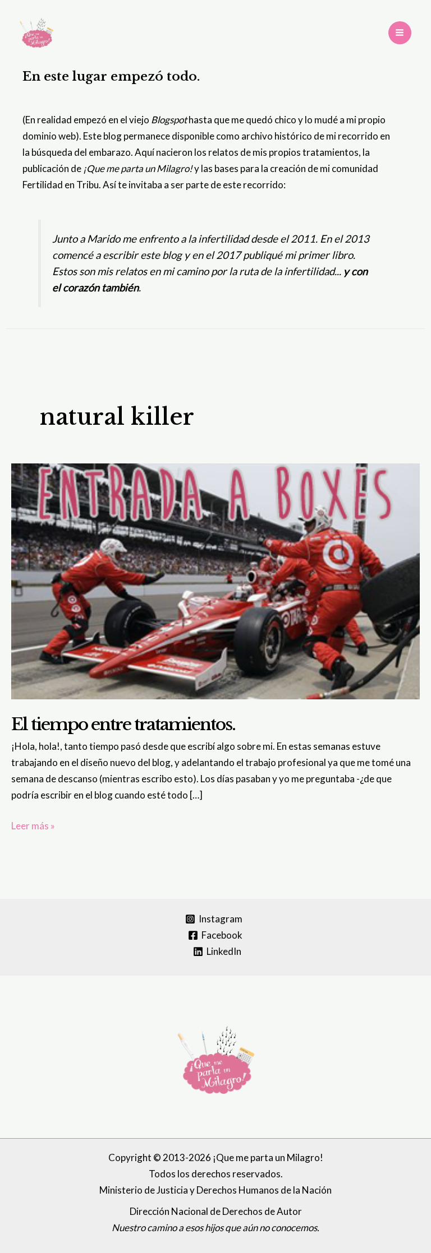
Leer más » (33, 826)
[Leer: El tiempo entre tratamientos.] (215, 580)
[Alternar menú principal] (400, 33)
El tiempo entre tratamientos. (123, 724)
